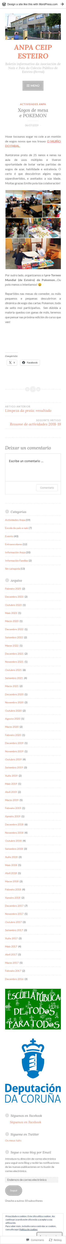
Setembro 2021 (14, 678)
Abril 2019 (11, 791)
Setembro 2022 (14, 637)
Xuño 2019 (11, 775)
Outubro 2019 (13, 759)
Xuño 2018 (11, 857)
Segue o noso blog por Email (31, 1152)
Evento (9, 536)
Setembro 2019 (14, 767)
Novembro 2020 (14, 702)
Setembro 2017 (14, 930)
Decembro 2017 (14, 905)
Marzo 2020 (12, 726)
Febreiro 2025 (13, 588)
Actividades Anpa (33, 104)
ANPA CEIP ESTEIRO (33, 51)
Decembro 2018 (14, 824)
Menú (34, 85)
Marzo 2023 (12, 621)
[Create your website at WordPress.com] (33, 4)
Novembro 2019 (14, 751)
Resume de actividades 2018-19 (35, 423)
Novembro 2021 (14, 661)
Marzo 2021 (12, 686)
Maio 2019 (11, 783)
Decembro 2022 (14, 629)
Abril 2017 (11, 954)
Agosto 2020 (13, 718)
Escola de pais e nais (16, 527)
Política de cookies (28, 1229)
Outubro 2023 (13, 604)
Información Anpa (15, 552)
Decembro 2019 (14, 743)
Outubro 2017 (13, 922)
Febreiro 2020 (13, 735)
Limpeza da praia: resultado (28, 409)
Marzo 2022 (12, 645)
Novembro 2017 (14, 913)
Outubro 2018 (13, 840)
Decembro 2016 (14, 979)
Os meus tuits (13, 1140)
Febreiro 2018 (13, 889)
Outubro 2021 (13, 669)
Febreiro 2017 (13, 970)
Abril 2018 (11, 873)
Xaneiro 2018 (13, 897)
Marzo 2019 (12, 800)
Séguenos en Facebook (26, 1116)
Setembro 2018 (14, 848)
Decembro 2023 (14, 596)
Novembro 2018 (14, 832)
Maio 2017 (11, 946)
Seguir (13, 1190)
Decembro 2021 (14, 653)
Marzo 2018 (12, 881)
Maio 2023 (11, 612)
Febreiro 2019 (13, 808)
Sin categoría (12, 568)
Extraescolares (13, 544)
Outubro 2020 (13, 710)
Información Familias (16, 560)
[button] (23, 204)
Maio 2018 (11, 865)
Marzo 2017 (12, 962)
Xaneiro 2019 (13, 816)
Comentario (47, 487)
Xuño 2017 (11, 938)
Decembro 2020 (14, 694)
